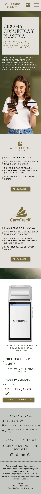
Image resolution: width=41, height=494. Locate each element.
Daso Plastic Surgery (11, 5)
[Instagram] (12, 454)
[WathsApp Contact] (29, 454)
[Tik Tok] (17, 454)
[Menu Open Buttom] (36, 5)
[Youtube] (23, 454)
